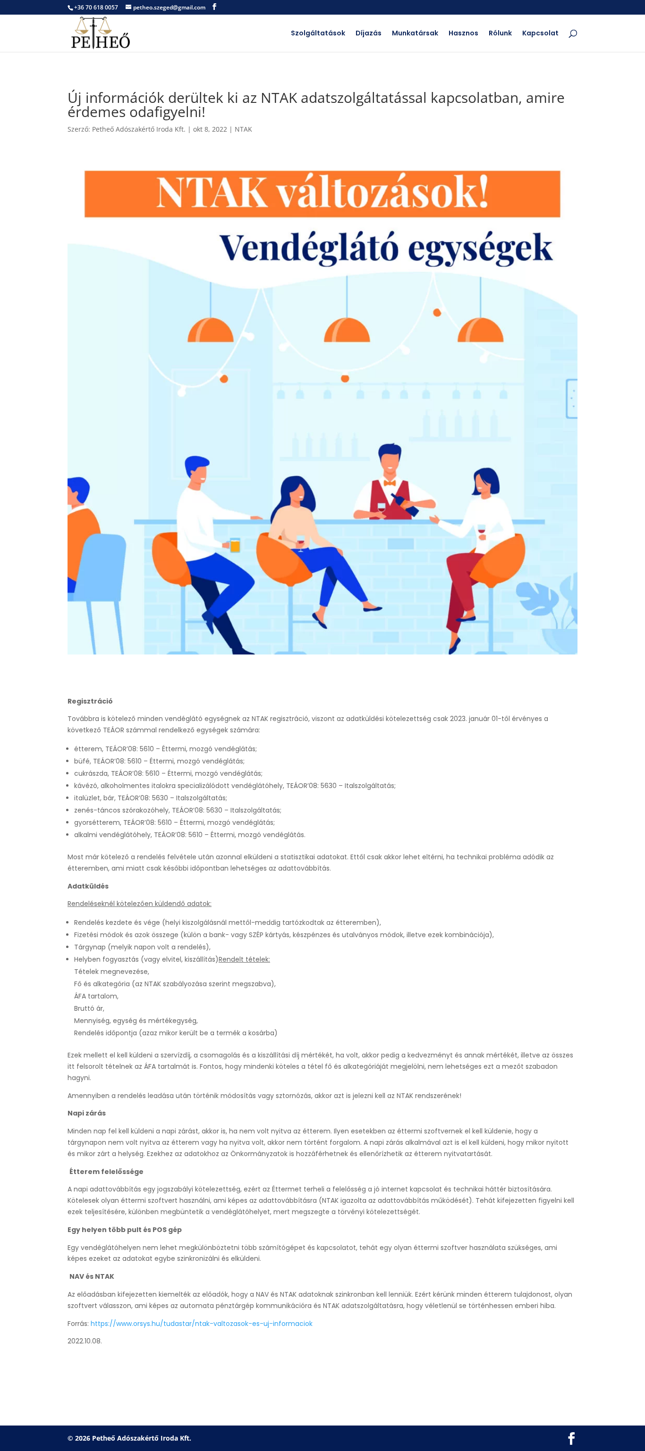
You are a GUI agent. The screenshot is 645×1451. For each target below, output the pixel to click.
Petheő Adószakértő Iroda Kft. (139, 129)
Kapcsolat (540, 34)
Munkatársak (415, 34)
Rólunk (500, 34)
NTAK (243, 129)
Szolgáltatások (318, 34)
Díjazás (369, 34)
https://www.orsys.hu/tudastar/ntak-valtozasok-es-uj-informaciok (202, 1323)
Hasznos (463, 34)
